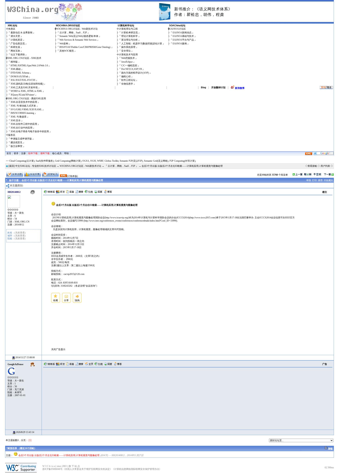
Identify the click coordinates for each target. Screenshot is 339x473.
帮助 (66, 153)
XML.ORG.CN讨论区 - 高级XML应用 (26, 98)
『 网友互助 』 (15, 50)
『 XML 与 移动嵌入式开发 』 (23, 105)
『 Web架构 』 (63, 43)
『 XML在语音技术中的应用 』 (24, 102)
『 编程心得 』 (126, 76)
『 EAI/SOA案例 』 (180, 43)
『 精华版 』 (14, 61)
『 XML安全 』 (16, 120)
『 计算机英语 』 (16, 39)
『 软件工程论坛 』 (128, 80)
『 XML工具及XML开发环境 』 (24, 87)
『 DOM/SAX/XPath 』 (19, 76)
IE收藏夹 (328, 180)
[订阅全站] (308, 154)
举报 (308, 180)
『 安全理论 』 (126, 50)
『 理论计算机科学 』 (129, 36)
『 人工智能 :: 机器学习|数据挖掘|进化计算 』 (141, 43)
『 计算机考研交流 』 (129, 32)
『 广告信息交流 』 (18, 43)
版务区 (11, 135)
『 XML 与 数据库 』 (18, 116)
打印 (314, 180)
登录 (16, 153)
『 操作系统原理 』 (128, 47)
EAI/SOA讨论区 (177, 28)
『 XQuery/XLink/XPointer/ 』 (22, 94)
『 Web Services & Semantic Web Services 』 (77, 39)
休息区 (11, 28)
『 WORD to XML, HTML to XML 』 (26, 91)
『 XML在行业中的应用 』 (21, 127)
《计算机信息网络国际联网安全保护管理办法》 (136, 469)
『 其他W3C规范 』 (66, 50)
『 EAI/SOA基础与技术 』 (183, 36)
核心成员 (57, 153)
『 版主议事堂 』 (16, 146)
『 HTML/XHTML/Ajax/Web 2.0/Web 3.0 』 (29, 65)
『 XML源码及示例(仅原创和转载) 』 (27, 83)
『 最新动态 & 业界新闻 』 (21, 32)
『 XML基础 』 (16, 69)
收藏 (55, 300)
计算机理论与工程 (128, 28)
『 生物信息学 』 (127, 83)
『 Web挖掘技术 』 (128, 58)
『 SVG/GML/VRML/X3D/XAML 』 (26, 109)
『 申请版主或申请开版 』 (21, 138)
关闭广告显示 (58, 349)
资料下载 (45, 153)
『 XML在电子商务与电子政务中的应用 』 (30, 131)
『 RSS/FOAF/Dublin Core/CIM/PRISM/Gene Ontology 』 (85, 47)
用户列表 (325, 166)
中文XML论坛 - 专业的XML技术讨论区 (35, 166)
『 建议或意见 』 (16, 142)
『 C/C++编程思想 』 (129, 65)
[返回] (11, 166)
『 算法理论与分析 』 (129, 39)
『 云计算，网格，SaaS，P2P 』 (73, 32)
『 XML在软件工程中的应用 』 (24, 124)
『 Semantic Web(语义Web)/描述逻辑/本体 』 (78, 36)
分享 (66, 300)
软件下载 (33, 153)
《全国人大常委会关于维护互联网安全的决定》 (87, 469)
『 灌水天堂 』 (15, 36)
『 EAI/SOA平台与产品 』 (183, 39)
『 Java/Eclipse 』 (127, 61)
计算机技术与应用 (128, 54)
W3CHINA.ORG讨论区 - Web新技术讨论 (77, 28)
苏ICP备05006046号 (52, 469)
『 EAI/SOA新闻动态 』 (182, 32)
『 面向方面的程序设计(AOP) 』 (135, 72)
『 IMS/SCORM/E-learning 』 (22, 113)
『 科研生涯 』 (15, 47)
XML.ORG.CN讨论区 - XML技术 (24, 58)
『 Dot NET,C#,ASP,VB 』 (131, 69)
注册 (23, 153)
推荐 (320, 180)
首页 (8, 153)
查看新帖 (312, 166)
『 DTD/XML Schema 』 (20, 72)
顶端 (330, 448)
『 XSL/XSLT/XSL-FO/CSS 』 (23, 80)
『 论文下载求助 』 (18, 54)
